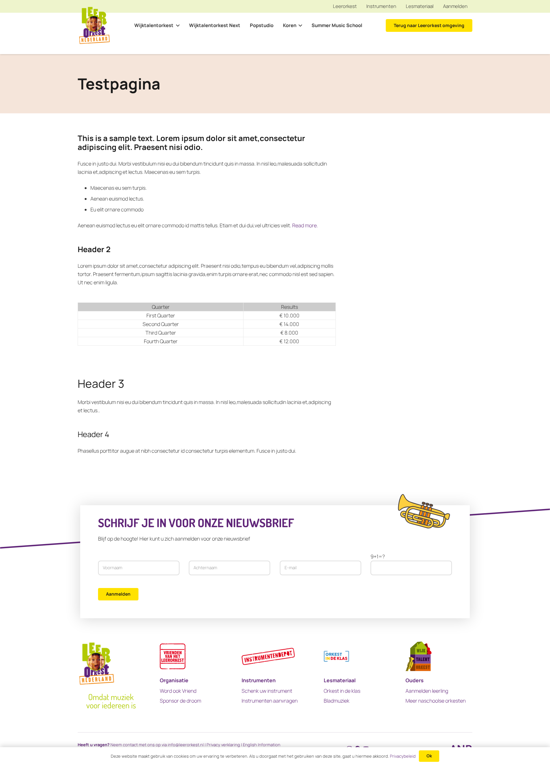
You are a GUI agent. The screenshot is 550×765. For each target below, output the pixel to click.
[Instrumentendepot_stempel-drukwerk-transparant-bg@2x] (268, 656)
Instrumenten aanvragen (270, 700)
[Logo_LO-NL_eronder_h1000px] (94, 26)
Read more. (305, 225)
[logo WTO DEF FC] (418, 656)
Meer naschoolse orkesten (435, 700)
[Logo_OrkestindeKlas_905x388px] (336, 656)
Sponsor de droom (180, 700)
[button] (176, 25)
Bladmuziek (336, 700)
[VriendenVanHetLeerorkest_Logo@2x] (173, 656)
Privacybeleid (403, 756)
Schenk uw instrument (267, 690)
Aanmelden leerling (426, 690)
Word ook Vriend (178, 690)
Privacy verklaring (223, 744)
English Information (261, 744)
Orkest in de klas (342, 690)
